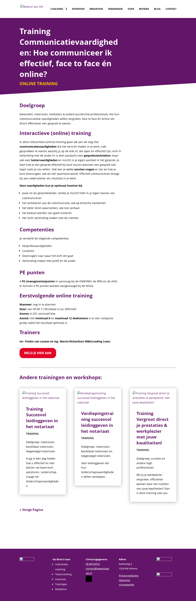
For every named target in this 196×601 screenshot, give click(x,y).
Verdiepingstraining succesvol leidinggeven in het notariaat (97, 422)
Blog (157, 9)
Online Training (39, 83)
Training (32, 433)
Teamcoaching (63, 574)
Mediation (96, 9)
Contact (171, 9)
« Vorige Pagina (31, 510)
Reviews (144, 9)
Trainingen (115, 9)
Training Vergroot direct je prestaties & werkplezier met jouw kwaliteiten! (152, 428)
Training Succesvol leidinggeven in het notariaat (42, 417)
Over (131, 9)
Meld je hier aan (37, 353)
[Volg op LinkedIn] (89, 579)
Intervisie (78, 9)
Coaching (57, 9)
